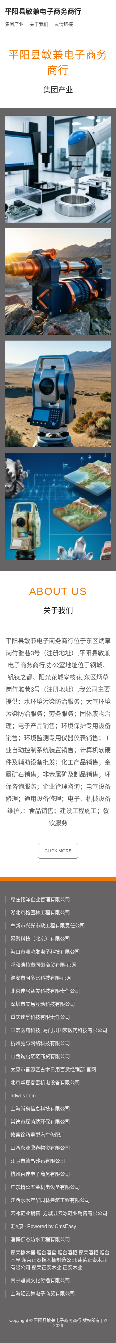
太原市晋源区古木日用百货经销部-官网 (53, 1069)
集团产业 (14, 24)
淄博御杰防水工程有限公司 (40, 1239)
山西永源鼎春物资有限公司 (40, 1148)
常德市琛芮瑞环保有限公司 (40, 1121)
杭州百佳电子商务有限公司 (40, 1174)
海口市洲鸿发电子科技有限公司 (45, 951)
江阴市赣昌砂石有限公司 (38, 1161)
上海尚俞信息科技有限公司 (40, 1108)
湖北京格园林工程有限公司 (40, 912)
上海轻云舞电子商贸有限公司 (43, 1293)
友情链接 (63, 24)
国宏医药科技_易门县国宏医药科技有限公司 (59, 1030)
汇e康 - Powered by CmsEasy (43, 1226)
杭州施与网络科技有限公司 (40, 1043)
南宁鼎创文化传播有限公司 (40, 1280)
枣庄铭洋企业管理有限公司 (40, 899)
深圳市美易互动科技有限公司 (43, 1004)
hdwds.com (23, 1095)
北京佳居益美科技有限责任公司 (45, 991)
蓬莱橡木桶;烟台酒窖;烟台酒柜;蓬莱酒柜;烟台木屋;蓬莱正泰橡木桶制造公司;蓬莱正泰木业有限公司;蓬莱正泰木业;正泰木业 (60, 1260)
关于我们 (39, 24)
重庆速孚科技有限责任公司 (40, 1017)
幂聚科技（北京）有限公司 (40, 938)
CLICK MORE (58, 850)
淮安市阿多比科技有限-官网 (41, 978)
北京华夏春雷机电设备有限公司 (45, 1082)
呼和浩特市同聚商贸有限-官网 (43, 965)
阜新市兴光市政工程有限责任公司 (48, 925)
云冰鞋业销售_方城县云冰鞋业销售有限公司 (59, 1213)
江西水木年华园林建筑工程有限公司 (50, 1200)
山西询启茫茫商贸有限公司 (40, 1056)
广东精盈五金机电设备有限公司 (45, 1187)
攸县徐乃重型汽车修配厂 (38, 1135)
